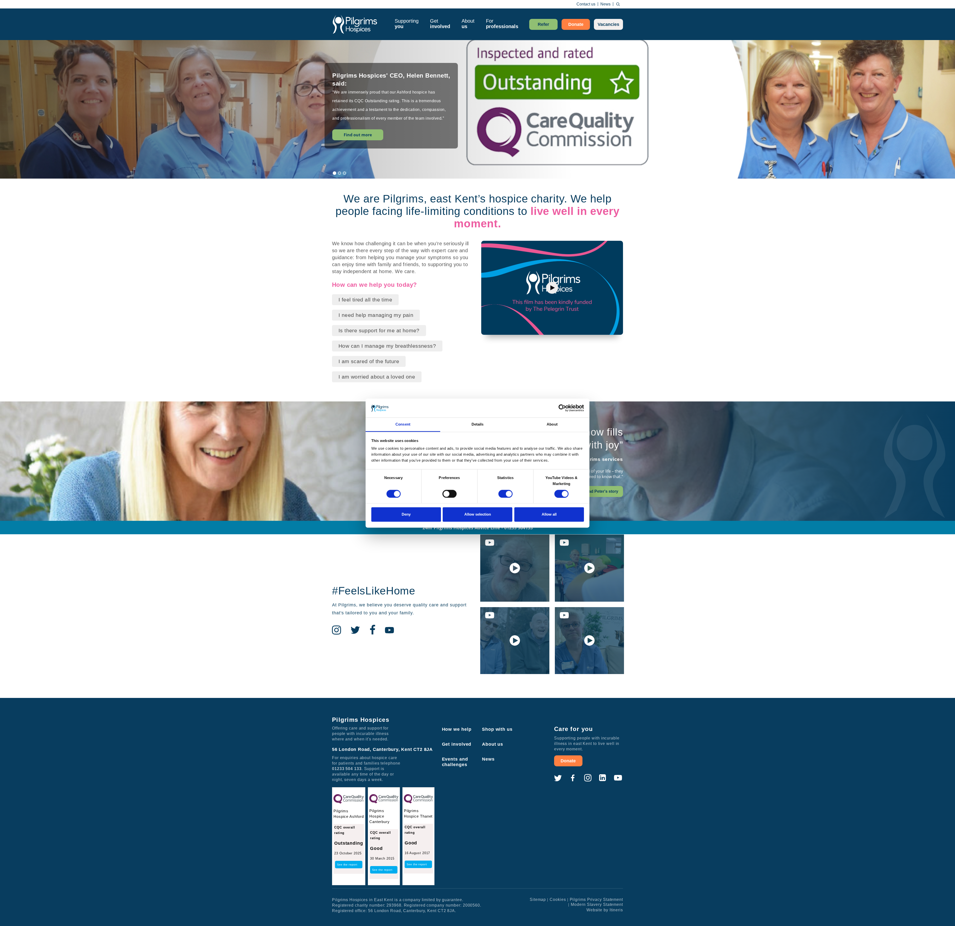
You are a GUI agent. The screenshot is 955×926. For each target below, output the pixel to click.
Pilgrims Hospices (355, 24)
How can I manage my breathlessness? (387, 346)
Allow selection (477, 514)
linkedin (603, 778)
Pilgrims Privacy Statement (596, 899)
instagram (588, 778)
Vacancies (608, 24)
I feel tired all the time (365, 299)
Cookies (558, 899)
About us (492, 744)
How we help (457, 729)
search (618, 4)
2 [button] (339, 173)
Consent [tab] (402, 424)
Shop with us (497, 729)
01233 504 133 (347, 769)
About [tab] (552, 424)
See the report (347, 864)
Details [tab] (478, 424)
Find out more (358, 141)
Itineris (616, 910)
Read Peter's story (600, 491)
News (605, 4)
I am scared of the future (368, 361)
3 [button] (344, 173)
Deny (406, 514)
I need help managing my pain (375, 315)
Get (440, 23)
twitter (558, 778)
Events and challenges (455, 762)
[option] (477, 112)
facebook (573, 778)
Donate (575, 24)
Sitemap (538, 899)
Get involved (457, 744)
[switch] (449, 494)
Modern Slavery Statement (597, 904)
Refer (543, 24)
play (552, 288)
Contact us (585, 4)
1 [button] (334, 173)
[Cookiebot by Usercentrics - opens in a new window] (562, 408)
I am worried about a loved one (376, 377)
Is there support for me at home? (379, 330)
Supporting (407, 23)
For (502, 23)
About (468, 23)
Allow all (549, 514)
